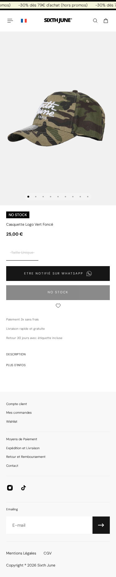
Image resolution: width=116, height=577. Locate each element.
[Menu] (11, 21)
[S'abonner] (101, 525)
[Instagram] (10, 488)
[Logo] (58, 21)
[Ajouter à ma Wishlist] (58, 305)
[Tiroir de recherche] (95, 21)
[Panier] (106, 21)
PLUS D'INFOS (16, 365)
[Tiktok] (23, 488)
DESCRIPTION (16, 354)
